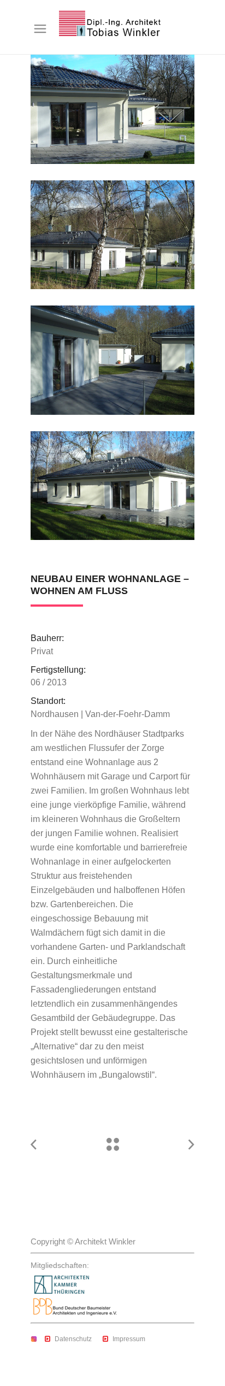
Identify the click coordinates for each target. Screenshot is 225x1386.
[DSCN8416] (112, 360)
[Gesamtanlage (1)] (112, 235)
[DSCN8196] (112, 109)
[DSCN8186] (112, 486)
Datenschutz (73, 1339)
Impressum (128, 1339)
